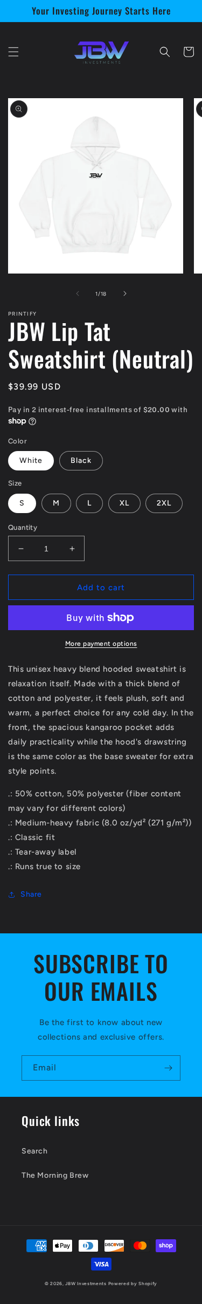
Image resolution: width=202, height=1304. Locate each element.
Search (35, 1151)
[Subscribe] (168, 1068)
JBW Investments (86, 1283)
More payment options (101, 643)
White (31, 460)
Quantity (22, 527)
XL (124, 503)
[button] (13, 52)
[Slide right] (125, 293)
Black (81, 460)
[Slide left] (77, 293)
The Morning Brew (55, 1175)
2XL (164, 503)
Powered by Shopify (133, 1283)
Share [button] (31, 894)
